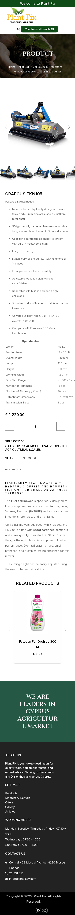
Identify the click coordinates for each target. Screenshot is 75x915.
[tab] (13, 471)
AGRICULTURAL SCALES (26, 72)
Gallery (10, 807)
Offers (9, 802)
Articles (10, 811)
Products (11, 793)
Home (12, 67)
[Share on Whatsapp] (35, 458)
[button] (67, 15)
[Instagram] (41, 910)
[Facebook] (34, 910)
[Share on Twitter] (24, 458)
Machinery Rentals (17, 798)
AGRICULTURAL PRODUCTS (47, 67)
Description (13, 469)
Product (24, 67)
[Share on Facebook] (19, 458)
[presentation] (6, 128)
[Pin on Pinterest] (29, 458)
